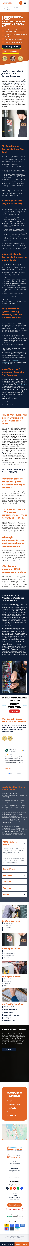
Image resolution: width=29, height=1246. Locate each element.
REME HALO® (9, 1007)
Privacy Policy (22, 1237)
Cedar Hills (12, 1115)
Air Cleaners (8, 1012)
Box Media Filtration (11, 1015)
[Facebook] (7, 1188)
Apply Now (14, 711)
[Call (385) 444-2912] (20, 3)
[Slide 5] (8, 773)
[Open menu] (25, 3)
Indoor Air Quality (14, 1197)
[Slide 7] (10, 773)
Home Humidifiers (10, 1010)
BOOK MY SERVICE (10, 52)
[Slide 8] (11, 773)
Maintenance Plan (14, 1209)
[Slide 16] (20, 773)
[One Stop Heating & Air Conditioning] (7, 3)
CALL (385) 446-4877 (11, 47)
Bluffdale (12, 1108)
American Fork (14, 1104)
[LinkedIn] (21, 1188)
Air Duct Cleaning (10, 1021)
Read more (8, 768)
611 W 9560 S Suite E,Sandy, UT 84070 (14, 1164)
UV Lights (7, 1018)
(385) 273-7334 (14, 1174)
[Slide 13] (17, 773)
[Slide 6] (9, 773)
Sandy (14, 1161)
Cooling (14, 1195)
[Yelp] (14, 1188)
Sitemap (20, 1239)
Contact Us (5, 463)
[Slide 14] (18, 773)
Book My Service (21, 1244)
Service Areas (14, 1200)
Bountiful (11, 1111)
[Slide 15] (19, 773)
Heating (14, 1193)
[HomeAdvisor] (11, 1188)
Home (3, 8)
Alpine (11, 1100)
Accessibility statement (12, 1239)
